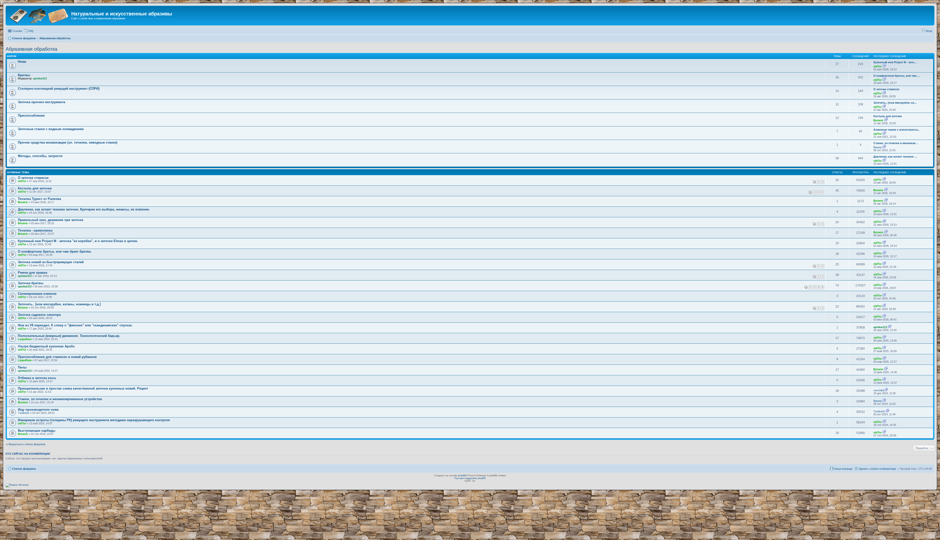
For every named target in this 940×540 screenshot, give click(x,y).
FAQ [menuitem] (31, 30)
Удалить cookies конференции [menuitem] (877, 468)
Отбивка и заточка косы (37, 378)
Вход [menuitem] (929, 30)
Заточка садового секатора (39, 315)
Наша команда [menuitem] (843, 468)
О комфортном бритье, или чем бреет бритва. (55, 251)
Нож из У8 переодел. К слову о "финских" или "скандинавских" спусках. (75, 325)
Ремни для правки (32, 272)
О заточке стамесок (886, 89)
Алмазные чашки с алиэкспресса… (896, 129)
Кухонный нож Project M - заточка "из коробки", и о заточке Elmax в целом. (78, 241)
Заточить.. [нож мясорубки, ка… (895, 102)
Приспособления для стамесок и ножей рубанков (57, 357)
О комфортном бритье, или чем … (896, 75)
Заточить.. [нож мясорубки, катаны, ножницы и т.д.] (59, 304)
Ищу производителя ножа (38, 409)
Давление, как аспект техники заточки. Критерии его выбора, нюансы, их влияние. (84, 209)
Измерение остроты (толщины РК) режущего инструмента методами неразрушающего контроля (94, 420)
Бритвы (24, 75)
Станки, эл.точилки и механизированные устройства (60, 399)
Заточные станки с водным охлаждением (51, 129)
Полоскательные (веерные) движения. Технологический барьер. (69, 336)
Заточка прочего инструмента (41, 102)
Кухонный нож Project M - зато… (895, 62)
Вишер (877, 147)
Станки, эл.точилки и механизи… (895, 143)
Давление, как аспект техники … (895, 156)
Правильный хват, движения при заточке (50, 220)
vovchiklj (878, 390)
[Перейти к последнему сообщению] (884, 66)
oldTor (877, 66)
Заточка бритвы (30, 283)
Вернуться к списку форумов (27, 444)
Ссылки (17, 30)
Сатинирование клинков (37, 293)
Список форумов (24, 468)
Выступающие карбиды (36, 430)
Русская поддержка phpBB (470, 478)
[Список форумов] (39, 15)
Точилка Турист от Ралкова (39, 199)
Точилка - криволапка (35, 230)
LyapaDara (25, 339)
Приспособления (31, 115)
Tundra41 (23, 412)
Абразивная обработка (31, 49)
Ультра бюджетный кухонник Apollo (46, 346)
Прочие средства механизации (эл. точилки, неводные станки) (67, 142)
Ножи (22, 61)
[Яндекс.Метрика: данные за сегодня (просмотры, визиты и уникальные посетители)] (17, 485)
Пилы (22, 367)
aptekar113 (40, 78)
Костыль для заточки (887, 116)
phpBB (462, 475)
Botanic (878, 120)
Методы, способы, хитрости (40, 156)
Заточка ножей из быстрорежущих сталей (51, 262)
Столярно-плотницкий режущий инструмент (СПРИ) (58, 88)
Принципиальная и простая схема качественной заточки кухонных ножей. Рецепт (83, 388)
